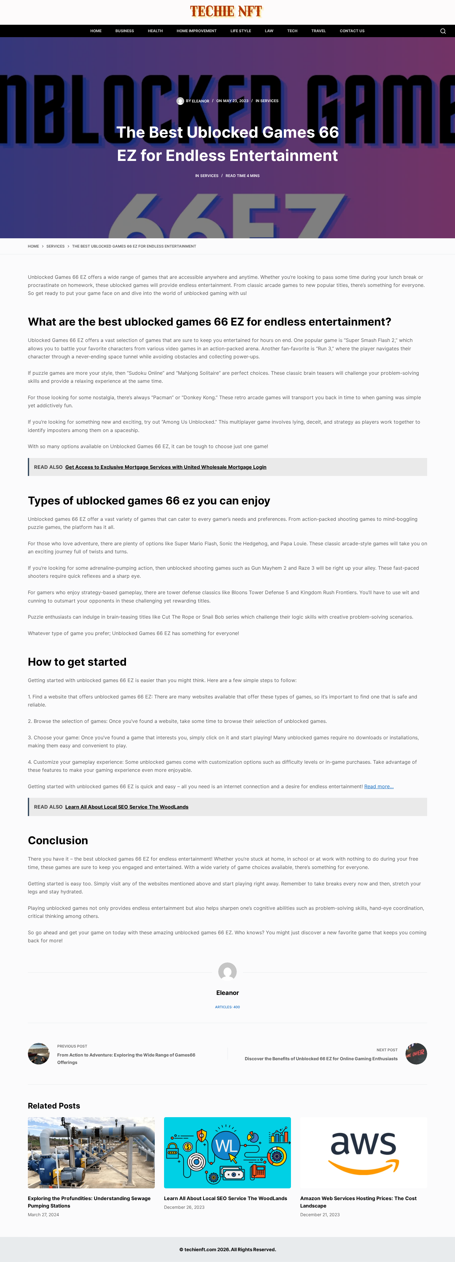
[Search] (443, 31)
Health (155, 30)
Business (124, 30)
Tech (292, 30)
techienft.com (200, 1249)
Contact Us (352, 30)
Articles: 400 (227, 1007)
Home (96, 30)
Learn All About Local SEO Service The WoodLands (225, 1198)
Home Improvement (197, 30)
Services (269, 100)
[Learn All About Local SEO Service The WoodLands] (227, 1153)
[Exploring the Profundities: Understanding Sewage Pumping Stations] (91, 1153)
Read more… (379, 786)
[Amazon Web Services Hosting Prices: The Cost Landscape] (363, 1153)
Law (269, 30)
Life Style (241, 30)
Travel (318, 30)
